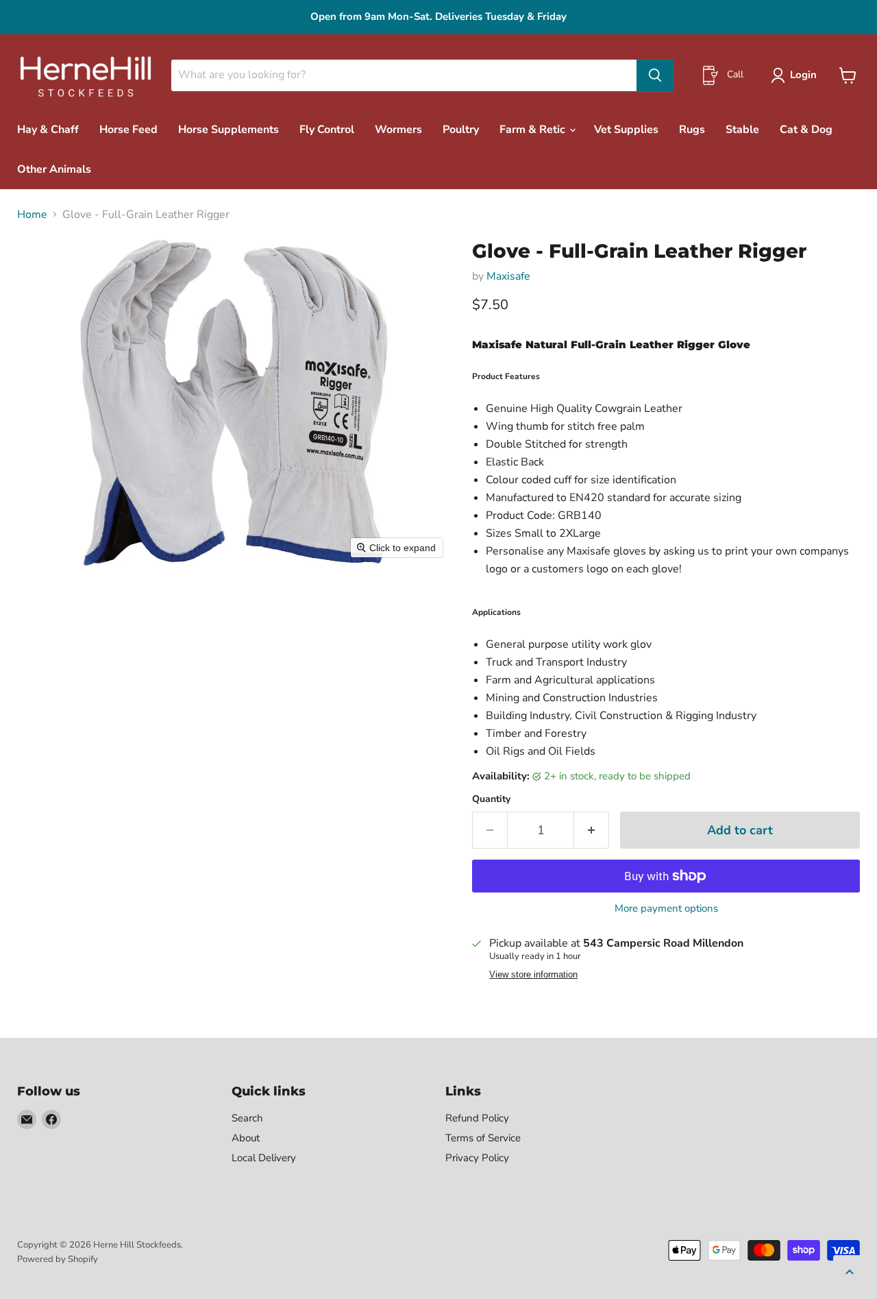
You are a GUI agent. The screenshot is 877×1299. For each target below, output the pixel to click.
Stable (742, 129)
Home (32, 214)
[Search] (655, 75)
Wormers (398, 129)
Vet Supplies (626, 129)
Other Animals (54, 169)
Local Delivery (264, 1158)
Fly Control (326, 129)
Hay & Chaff (48, 129)
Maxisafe (508, 276)
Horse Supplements (228, 129)
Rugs (692, 129)
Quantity (491, 799)
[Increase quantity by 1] (591, 830)
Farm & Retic (533, 129)
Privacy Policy (477, 1158)
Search (247, 1118)
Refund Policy (477, 1118)
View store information (533, 975)
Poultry (461, 129)
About (246, 1138)
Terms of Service (483, 1138)
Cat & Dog (806, 129)
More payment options (666, 908)
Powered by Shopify (57, 1259)
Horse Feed (128, 129)
